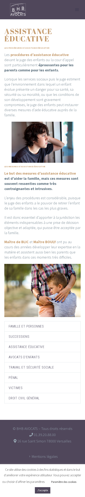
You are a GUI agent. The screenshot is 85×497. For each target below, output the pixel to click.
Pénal (13, 378)
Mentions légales (45, 456)
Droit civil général (24, 398)
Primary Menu (77, 10)
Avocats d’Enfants (24, 357)
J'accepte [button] (42, 490)
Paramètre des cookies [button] (63, 482)
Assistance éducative (27, 347)
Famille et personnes (26, 326)
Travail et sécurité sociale (31, 367)
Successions (19, 337)
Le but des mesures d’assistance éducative (40, 173)
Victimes (15, 388)
